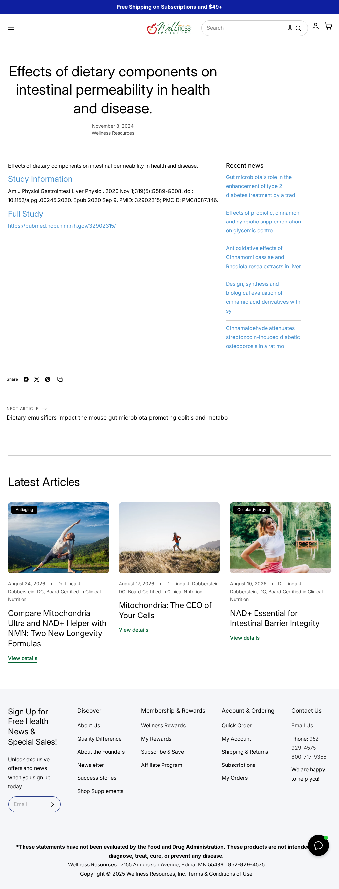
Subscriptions (238, 765)
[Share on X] (36, 379)
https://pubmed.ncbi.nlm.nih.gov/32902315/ (62, 226)
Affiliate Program (161, 765)
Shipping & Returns (245, 752)
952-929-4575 (246, 865)
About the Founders (101, 752)
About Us (88, 725)
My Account (236, 739)
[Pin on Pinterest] (47, 379)
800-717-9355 (308, 757)
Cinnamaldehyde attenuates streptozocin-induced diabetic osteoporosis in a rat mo (263, 337)
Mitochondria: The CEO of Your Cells (165, 610)
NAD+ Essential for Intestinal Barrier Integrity (275, 618)
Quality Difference (99, 739)
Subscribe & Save (162, 752)
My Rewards (156, 739)
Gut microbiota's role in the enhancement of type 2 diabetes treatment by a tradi (261, 186)
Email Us (302, 725)
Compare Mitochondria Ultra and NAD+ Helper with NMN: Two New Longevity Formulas (57, 628)
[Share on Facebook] (26, 379)
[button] (11, 28)
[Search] (298, 28)
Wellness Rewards (163, 725)
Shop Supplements (100, 791)
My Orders (235, 778)
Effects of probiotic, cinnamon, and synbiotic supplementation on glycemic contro (263, 222)
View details (22, 658)
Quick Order (237, 725)
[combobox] (254, 28)
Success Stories (96, 778)
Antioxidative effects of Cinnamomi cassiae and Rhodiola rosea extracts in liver (263, 257)
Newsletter (90, 765)
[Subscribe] (52, 804)
